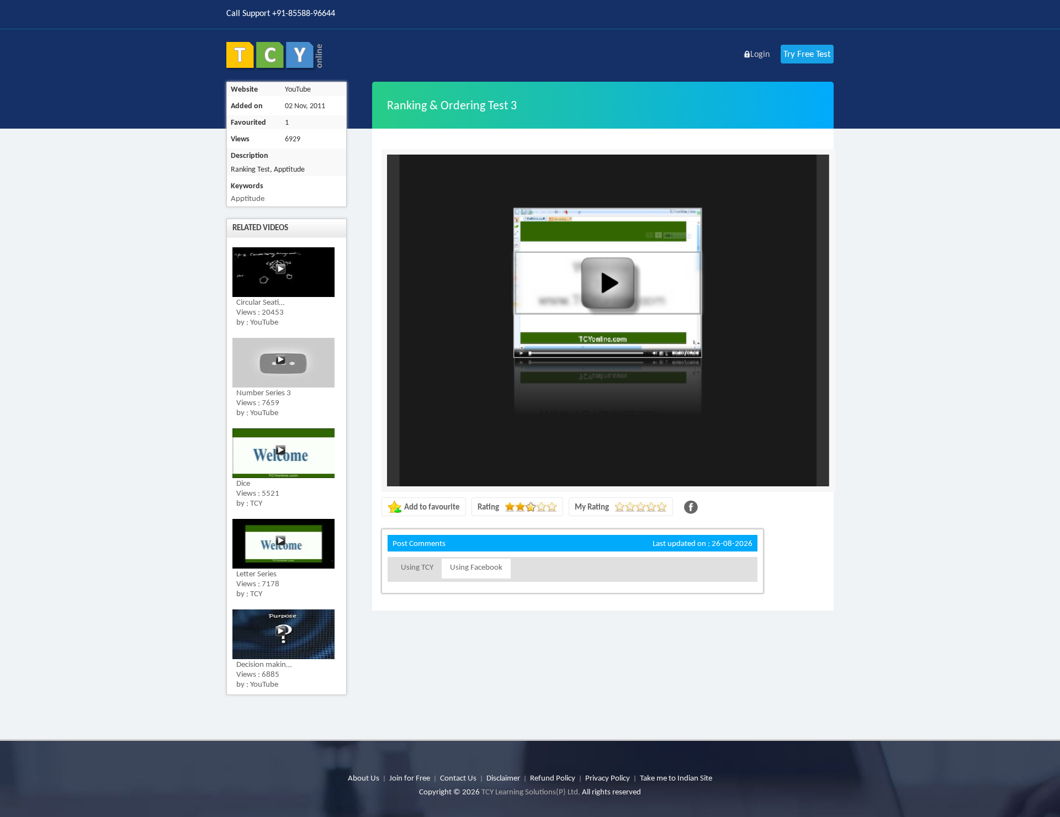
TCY (256, 503)
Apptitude (247, 198)
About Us (363, 778)
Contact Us (458, 778)
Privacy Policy (607, 778)
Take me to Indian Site (676, 778)
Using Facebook (476, 567)
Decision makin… (264, 664)
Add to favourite (432, 507)
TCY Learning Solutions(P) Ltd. (530, 792)
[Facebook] (691, 507)
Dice (243, 483)
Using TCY (417, 567)
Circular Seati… (260, 302)
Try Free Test (807, 54)
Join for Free (409, 778)
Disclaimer (503, 778)
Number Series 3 (263, 392)
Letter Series (256, 574)
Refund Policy (552, 778)
